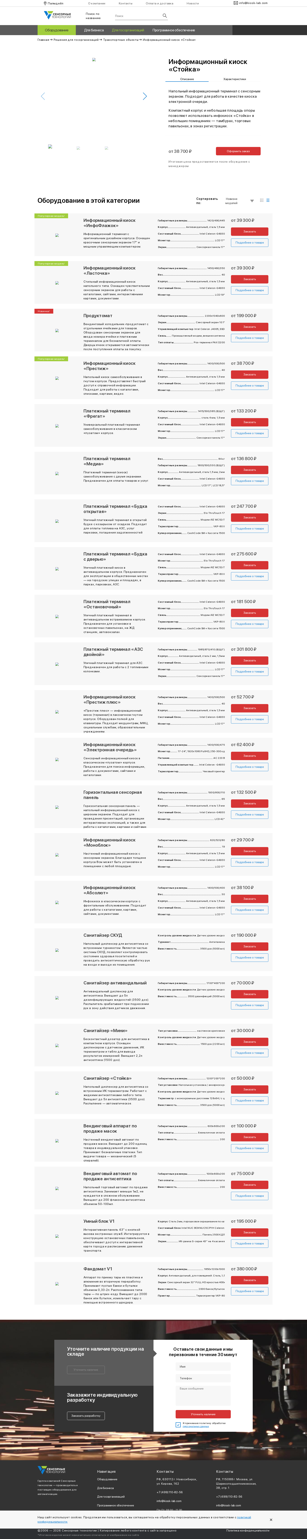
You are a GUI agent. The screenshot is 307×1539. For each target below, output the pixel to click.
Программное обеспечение (173, 30)
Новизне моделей (231, 201)
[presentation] (43, 96)
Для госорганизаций (128, 30)
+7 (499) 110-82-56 (170, 1492)
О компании (96, 3)
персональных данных (196, 1426)
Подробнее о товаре (250, 242)
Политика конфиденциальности (247, 1530)
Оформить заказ (238, 151)
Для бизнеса (94, 30)
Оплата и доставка (159, 3)
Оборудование (57, 30)
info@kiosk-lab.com (169, 1501)
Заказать (250, 231)
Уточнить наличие (86, 1369)
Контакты (125, 3)
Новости (193, 3)
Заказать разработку (85, 1415)
